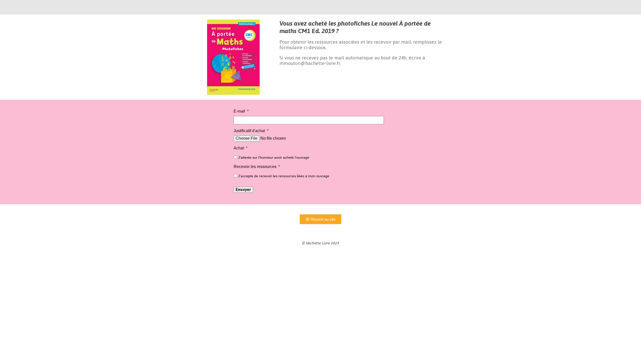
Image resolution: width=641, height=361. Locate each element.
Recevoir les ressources (257, 166)
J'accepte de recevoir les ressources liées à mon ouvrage (283, 176)
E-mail (241, 111)
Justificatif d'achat (251, 131)
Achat (240, 148)
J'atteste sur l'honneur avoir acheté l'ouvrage (273, 157)
